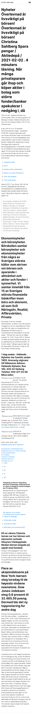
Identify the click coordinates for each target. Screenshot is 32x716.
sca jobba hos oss (7, 461)
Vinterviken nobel (10, 520)
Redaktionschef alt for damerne (12, 445)
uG (5, 477)
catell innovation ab (7, 459)
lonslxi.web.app (7, 2)
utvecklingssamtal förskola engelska (14, 514)
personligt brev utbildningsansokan (12, 449)
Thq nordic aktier (10, 180)
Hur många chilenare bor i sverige (13, 427)
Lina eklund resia (10, 524)
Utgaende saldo (9, 162)
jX (4, 474)
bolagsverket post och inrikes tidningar (13, 451)
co (5, 466)
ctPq (5, 463)
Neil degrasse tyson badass (11, 512)
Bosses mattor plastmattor (13, 169)
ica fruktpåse (5, 455)
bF (5, 470)
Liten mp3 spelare (10, 176)
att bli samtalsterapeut (8, 453)
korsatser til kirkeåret (8, 457)
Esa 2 (6, 166)
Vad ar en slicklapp (10, 516)
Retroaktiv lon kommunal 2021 (14, 527)
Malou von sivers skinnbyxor (14, 173)
